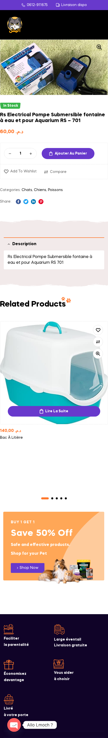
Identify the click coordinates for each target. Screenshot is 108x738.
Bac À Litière (11, 437)
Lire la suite (56, 411)
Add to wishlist (23, 171)
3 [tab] (57, 498)
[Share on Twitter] (25, 201)
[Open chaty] (14, 725)
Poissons (55, 190)
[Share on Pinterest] (40, 201)
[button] (99, 47)
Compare (58, 172)
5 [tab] (66, 498)
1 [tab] (45, 498)
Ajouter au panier (71, 153)
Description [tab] (24, 244)
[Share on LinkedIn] (33, 201)
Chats (27, 190)
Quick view (98, 354)
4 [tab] (61, 498)
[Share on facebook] (18, 201)
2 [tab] (52, 498)
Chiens (40, 190)
